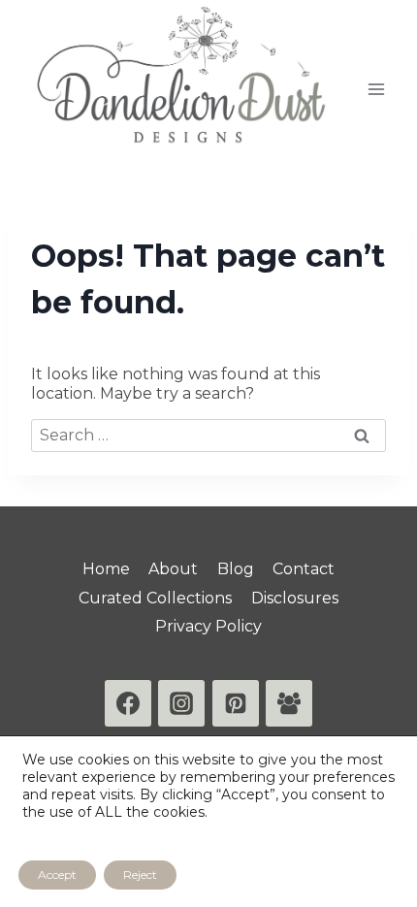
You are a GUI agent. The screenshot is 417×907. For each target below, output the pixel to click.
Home (106, 569)
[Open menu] (376, 89)
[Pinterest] (235, 703)
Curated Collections (155, 598)
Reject (140, 874)
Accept (57, 874)
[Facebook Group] (289, 703)
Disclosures (294, 598)
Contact (304, 569)
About (173, 569)
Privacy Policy (208, 626)
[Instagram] (181, 703)
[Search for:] (208, 435)
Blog (235, 569)
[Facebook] (128, 703)
